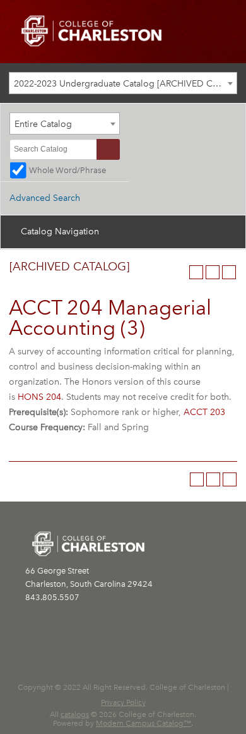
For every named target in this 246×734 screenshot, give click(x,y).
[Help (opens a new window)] (229, 272)
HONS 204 (39, 397)
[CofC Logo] (91, 30)
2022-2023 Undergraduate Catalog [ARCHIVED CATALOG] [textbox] (125, 83)
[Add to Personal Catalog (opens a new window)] (196, 272)
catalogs (75, 714)
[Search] (108, 149)
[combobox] (123, 83)
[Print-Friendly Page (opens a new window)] (213, 272)
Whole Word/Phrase (67, 170)
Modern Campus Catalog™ (143, 723)
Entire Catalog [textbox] (43, 124)
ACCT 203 (204, 412)
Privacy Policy (123, 702)
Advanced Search (44, 198)
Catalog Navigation (60, 231)
